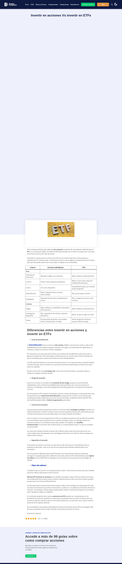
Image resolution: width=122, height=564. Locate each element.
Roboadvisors (74, 4)
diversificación (35, 345)
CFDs (32, 4)
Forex (27, 4)
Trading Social (64, 4)
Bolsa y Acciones (41, 4)
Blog (103, 4)
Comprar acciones (88, 4)
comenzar (30, 556)
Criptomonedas (53, 4)
